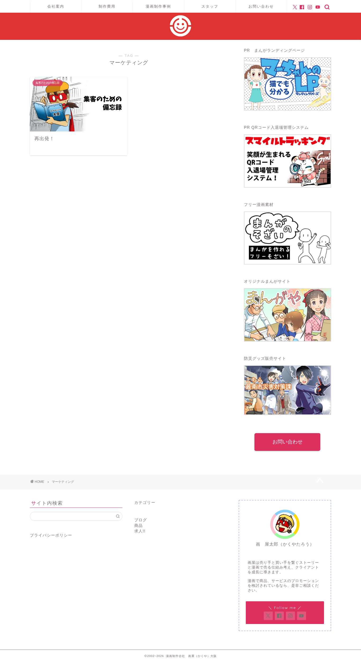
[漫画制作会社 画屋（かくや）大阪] (180, 35)
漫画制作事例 (158, 6)
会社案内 (55, 6)
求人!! (139, 531)
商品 (138, 525)
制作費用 (107, 6)
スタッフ (209, 6)
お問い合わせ (261, 6)
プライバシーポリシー (51, 535)
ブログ (140, 520)
